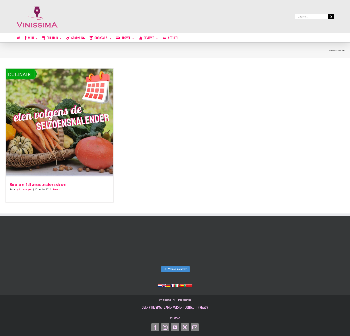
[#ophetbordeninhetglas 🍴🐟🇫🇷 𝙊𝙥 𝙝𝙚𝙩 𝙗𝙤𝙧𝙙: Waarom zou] (38, 244)
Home (331, 50)
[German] (168, 284)
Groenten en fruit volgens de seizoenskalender (38, 184)
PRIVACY (203, 307)
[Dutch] (160, 284)
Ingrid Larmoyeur (23, 189)
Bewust (56, 189)
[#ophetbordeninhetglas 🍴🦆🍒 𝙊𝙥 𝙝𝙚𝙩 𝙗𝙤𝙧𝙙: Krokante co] (175, 244)
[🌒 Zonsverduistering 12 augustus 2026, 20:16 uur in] (311, 244)
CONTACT (190, 307)
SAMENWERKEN (173, 307)
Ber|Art (177, 318)
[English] (164, 284)
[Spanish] (181, 284)
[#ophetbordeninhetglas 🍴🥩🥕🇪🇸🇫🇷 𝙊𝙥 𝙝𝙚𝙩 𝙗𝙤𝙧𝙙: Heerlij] (107, 244)
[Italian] (177, 284)
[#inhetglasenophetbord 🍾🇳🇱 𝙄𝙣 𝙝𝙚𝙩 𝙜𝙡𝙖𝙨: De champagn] (243, 244)
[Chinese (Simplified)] (190, 284)
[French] (173, 284)
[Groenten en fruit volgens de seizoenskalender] (59, 122)
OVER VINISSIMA (152, 307)
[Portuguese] (186, 284)
